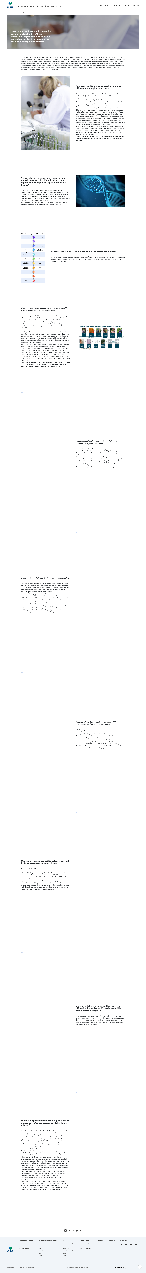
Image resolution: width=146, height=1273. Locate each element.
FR (133, 3)
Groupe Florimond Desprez (86, 1243)
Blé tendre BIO (66, 1248)
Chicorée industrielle (24, 1248)
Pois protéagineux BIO (68, 1250)
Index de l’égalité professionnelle (27, 1267)
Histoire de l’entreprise (85, 1246)
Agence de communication (132, 1268)
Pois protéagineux (43, 1250)
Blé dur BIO (65, 1246)
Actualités (13, 12)
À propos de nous (104, 6)
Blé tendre (41, 1246)
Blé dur (40, 1243)
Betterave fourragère (24, 1243)
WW (138, 3)
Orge (40, 1248)
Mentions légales (10, 1267)
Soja (40, 1253)
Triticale (40, 1255)
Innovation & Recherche (85, 1248)
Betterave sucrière (23, 1246)
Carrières (127, 6)
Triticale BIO (65, 1255)
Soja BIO (65, 1253)
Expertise (117, 6)
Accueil (8, 12)
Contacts (136, 6)
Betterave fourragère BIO (68, 1243)
